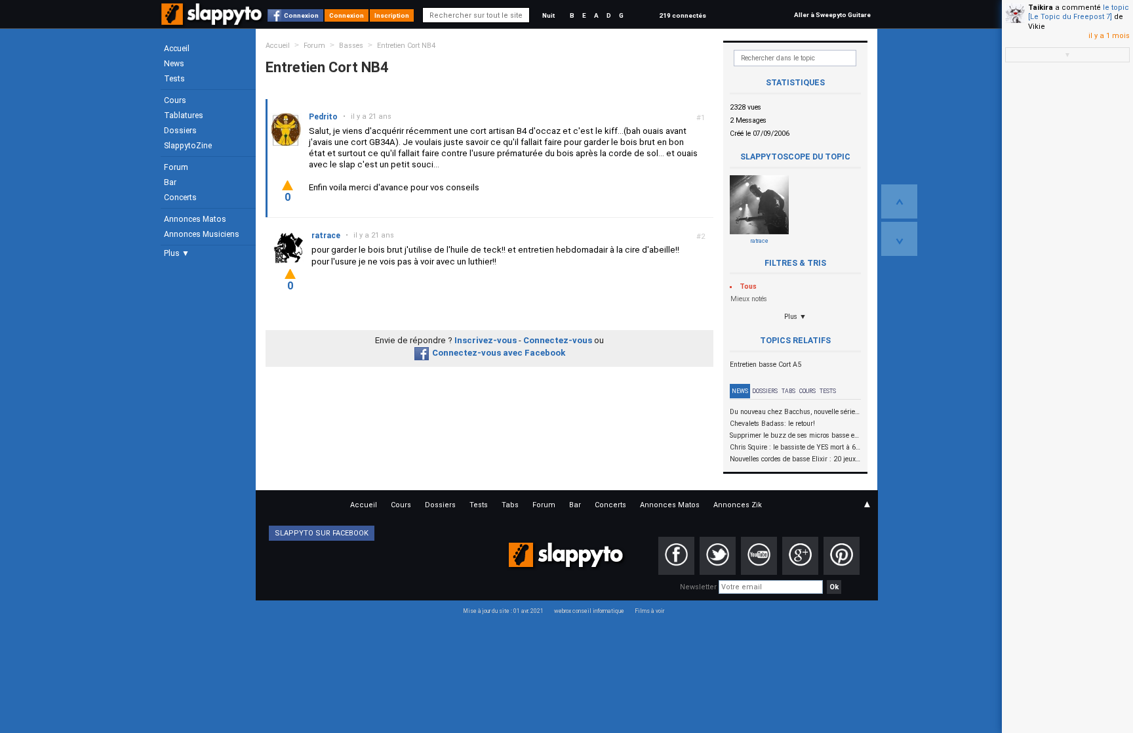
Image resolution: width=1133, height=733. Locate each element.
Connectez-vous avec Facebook (498, 353)
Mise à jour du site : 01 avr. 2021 (503, 611)
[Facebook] (676, 556)
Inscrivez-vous (485, 340)
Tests (174, 78)
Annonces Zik (737, 505)
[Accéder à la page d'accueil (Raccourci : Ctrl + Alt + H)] (213, 20)
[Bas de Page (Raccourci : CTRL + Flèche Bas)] (899, 239)
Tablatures (183, 115)
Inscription (391, 15)
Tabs (788, 391)
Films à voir (649, 611)
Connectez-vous (557, 340)
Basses (351, 45)
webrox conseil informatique (589, 611)
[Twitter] (718, 556)
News (174, 63)
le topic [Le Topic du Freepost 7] (1078, 12)
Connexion (301, 15)
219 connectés (682, 15)
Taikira (1040, 7)
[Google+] (800, 556)
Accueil (176, 48)
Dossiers (180, 130)
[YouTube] (759, 556)
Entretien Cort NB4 (406, 45)
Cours (175, 100)
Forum (176, 167)
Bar (170, 182)
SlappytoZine (188, 145)
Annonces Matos (195, 219)
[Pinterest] (842, 556)
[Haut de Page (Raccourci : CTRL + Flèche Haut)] (899, 201)
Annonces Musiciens (201, 234)
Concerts (180, 197)
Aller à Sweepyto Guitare (832, 14)
